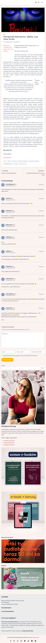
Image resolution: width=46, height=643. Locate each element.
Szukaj (3, 365)
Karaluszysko (9, 278)
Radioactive (9, 225)
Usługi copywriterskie (9, 442)
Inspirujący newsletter (9, 444)
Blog (4, 34)
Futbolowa (9, 210)
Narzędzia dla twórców (9, 440)
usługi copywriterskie (27, 631)
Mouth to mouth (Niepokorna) (8, 172)
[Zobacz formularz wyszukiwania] (42, 2)
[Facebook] (10, 640)
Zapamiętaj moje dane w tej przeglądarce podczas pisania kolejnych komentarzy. (20, 355)
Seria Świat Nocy (7, 157)
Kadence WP (36, 637)
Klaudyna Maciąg (9, 41)
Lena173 (8, 198)
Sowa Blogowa (10, 184)
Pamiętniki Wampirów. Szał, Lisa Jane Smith (36, 173)
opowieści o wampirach (34, 161)
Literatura (14, 161)
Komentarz (5, 333)
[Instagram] (21, 640)
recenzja (16, 163)
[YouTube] (14, 640)
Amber (9, 161)
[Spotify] (31, 640)
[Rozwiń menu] (35, 2)
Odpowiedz (41, 184)
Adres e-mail (20, 352)
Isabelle (8, 251)
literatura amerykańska (23, 161)
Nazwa (4, 352)
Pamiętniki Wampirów (8, 163)
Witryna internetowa (37, 352)
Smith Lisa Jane (23, 163)
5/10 (5, 161)
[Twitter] (17, 640)
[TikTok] (28, 640)
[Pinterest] (35, 640)
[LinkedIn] (24, 640)
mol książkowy (10, 294)
